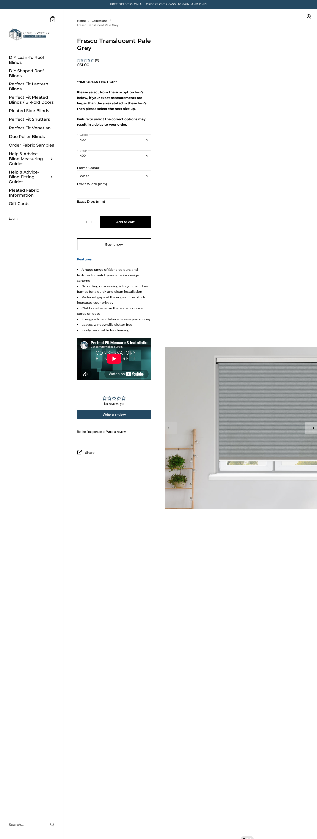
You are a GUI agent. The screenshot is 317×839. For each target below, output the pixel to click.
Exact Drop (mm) (91, 201)
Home (81, 20)
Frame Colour (88, 168)
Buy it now (114, 244)
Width (84, 134)
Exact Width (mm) (92, 184)
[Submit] (52, 824)
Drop (83, 150)
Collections (99, 20)
